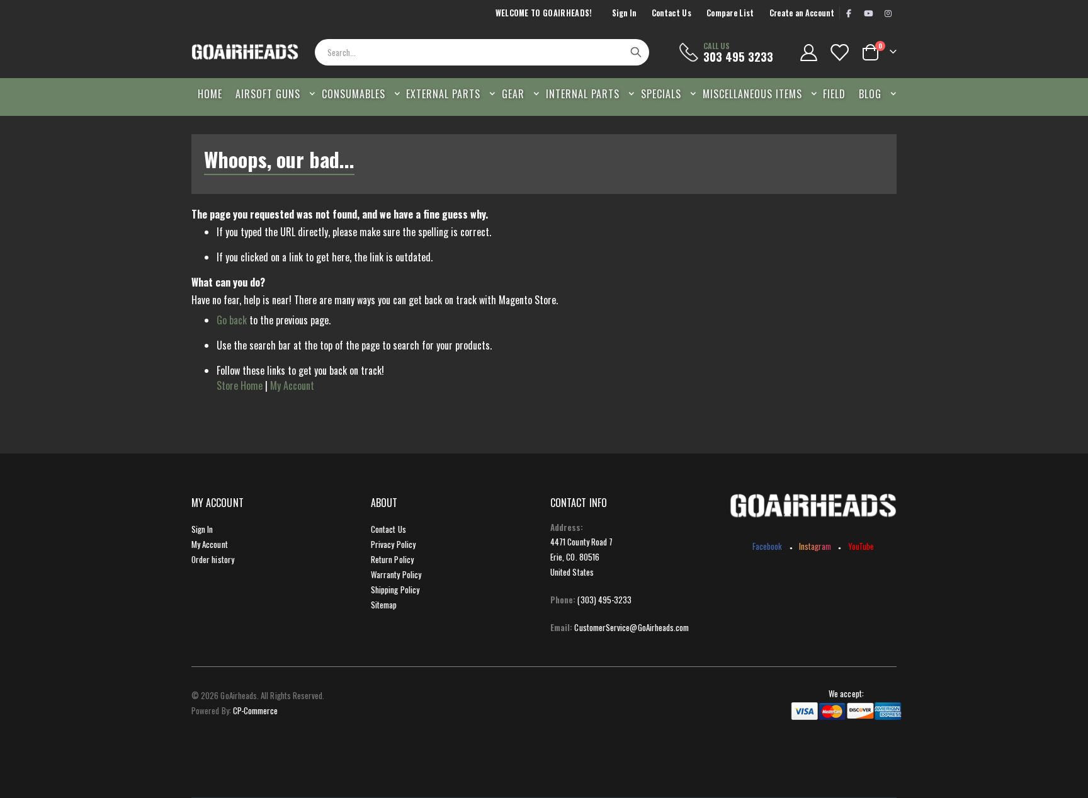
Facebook (767, 546)
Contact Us (671, 13)
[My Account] (808, 52)
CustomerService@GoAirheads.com (631, 627)
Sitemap (384, 604)
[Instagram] (888, 13)
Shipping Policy (395, 589)
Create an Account (801, 13)
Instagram (815, 546)
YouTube (861, 546)
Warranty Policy (396, 574)
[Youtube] (868, 13)
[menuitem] (874, 94)
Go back (232, 320)
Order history (212, 559)
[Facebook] (849, 13)
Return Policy (392, 559)
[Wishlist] (839, 52)
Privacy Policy (393, 544)
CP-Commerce (255, 710)
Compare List (730, 13)
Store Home (240, 385)
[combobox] (482, 52)
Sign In (624, 13)
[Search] (636, 52)
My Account (292, 385)
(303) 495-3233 (604, 599)
